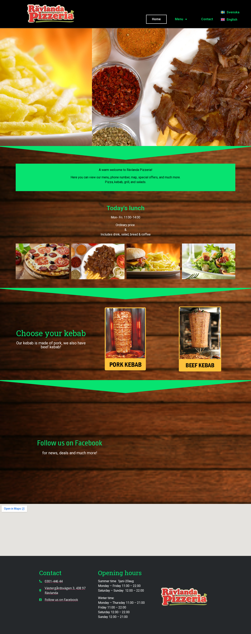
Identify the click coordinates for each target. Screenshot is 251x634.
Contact (207, 19)
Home (156, 19)
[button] (4, 87)
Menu (179, 19)
